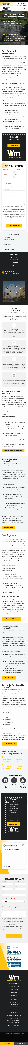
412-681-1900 (20, 5)
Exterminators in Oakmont (20, 767)
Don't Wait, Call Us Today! (11, 619)
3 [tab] (16, 836)
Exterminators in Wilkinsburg (7, 767)
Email (16, 174)
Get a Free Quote (9, 677)
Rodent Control (7, 244)
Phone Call (7, 195)
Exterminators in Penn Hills (7, 760)
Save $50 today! (8, 527)
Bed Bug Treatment (9, 239)
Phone (4, 174)
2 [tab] (14, 836)
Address (5, 180)
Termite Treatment (8, 242)
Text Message (15, 195)
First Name (5, 169)
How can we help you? (8, 198)
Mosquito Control (8, 247)
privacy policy (22, 932)
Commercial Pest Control (10, 249)
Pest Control (7, 237)
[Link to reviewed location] (14, 845)
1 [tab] (12, 836)
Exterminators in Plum (20, 760)
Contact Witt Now (9, 743)
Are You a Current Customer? (9, 187)
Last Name (17, 169)
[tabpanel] (14, 815)
